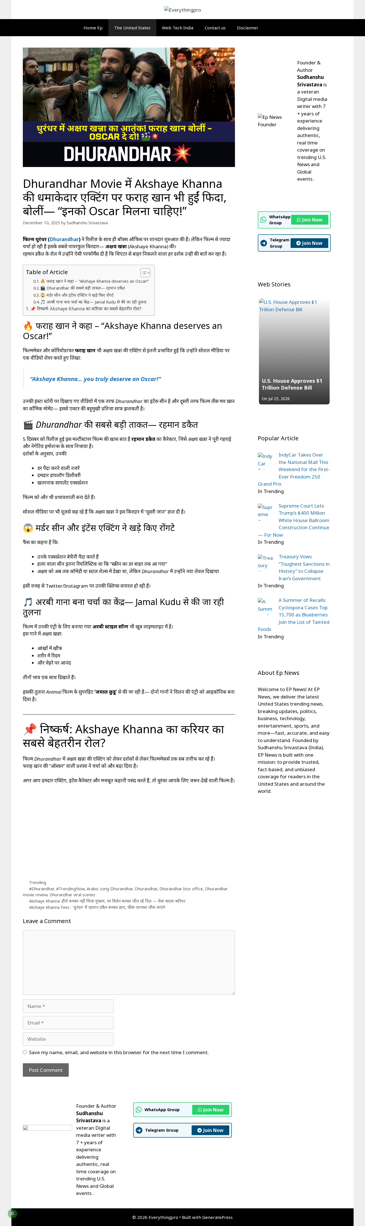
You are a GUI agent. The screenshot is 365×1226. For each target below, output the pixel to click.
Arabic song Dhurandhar (110, 888)
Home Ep (93, 27)
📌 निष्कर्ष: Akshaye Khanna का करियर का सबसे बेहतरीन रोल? (85, 308)
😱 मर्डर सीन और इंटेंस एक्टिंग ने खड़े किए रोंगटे (77, 295)
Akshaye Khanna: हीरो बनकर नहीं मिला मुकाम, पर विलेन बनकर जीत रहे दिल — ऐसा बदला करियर (107, 901)
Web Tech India (177, 27)
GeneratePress (217, 1217)
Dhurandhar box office (181, 888)
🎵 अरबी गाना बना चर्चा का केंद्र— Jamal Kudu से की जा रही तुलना (93, 302)
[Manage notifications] (12, 1213)
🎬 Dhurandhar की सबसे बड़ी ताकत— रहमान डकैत (82, 288)
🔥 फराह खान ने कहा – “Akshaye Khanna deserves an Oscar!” (94, 281)
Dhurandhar (64, 239)
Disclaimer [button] (247, 27)
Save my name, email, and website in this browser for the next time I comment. (119, 1052)
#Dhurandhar (41, 888)
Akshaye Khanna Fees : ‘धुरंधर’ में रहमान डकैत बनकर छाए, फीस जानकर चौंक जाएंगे (97, 907)
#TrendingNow (70, 888)
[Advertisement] (129, 831)
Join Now (312, 220)
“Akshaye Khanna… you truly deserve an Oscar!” (95, 379)
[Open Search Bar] (278, 27)
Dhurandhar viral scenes (72, 894)
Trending (37, 882)
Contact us (215, 27)
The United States (132, 27)
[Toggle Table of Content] (142, 273)
